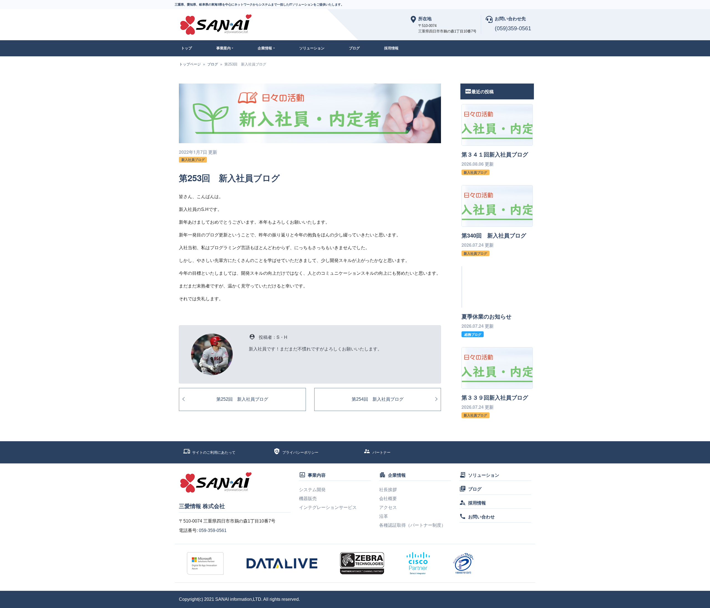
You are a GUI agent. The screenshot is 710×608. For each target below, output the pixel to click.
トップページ (190, 64)
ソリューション (311, 48)
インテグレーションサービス (328, 507)
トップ (186, 48)
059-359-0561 (213, 530)
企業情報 (397, 475)
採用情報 (391, 48)
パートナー (381, 452)
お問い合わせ (481, 516)
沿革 (383, 516)
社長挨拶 (388, 489)
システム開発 (312, 489)
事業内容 (317, 475)
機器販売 (308, 498)
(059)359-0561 (513, 28)
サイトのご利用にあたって (213, 452)
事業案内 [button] (223, 48)
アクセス (388, 507)
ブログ (354, 48)
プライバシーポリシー (300, 452)
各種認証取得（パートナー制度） (412, 525)
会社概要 (388, 498)
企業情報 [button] (265, 48)
